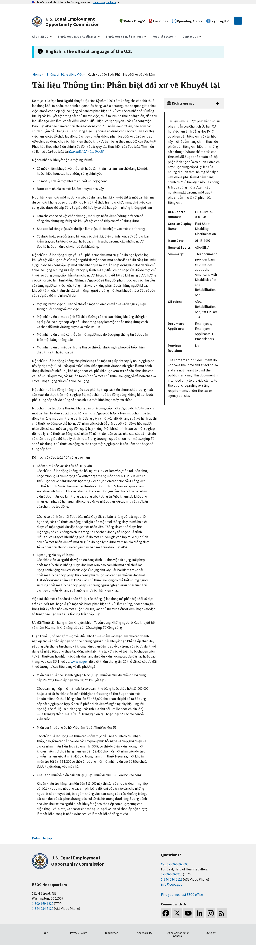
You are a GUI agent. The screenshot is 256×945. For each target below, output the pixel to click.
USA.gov (211, 933)
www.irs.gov (79, 661)
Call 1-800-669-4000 (174, 864)
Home (37, 74)
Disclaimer (111, 933)
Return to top (42, 838)
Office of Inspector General (177, 934)
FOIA (45, 933)
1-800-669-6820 (42, 903)
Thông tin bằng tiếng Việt (65, 74)
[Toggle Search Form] (238, 21)
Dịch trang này (183, 103)
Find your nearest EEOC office (182, 894)
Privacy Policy (78, 933)
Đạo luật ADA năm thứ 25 (86, 151)
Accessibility (144, 933)
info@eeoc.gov (171, 884)
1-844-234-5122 (42, 908)
